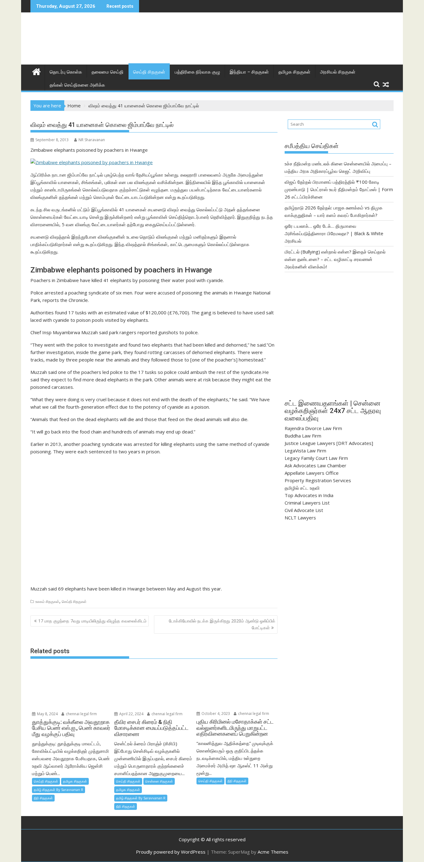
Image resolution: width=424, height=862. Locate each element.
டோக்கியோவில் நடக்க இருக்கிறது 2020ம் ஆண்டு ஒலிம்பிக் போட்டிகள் (222, 624)
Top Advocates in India (309, 495)
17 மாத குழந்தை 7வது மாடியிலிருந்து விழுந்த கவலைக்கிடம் (92, 621)
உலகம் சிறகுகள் (47, 601)
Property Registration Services (318, 480)
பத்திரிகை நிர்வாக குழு (197, 72)
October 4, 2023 (215, 713)
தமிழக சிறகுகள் (294, 72)
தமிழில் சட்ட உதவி (302, 488)
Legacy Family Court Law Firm (316, 458)
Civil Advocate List (304, 510)
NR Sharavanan (92, 139)
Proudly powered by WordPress (170, 852)
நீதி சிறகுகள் (43, 798)
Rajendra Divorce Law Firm (313, 428)
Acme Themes (273, 852)
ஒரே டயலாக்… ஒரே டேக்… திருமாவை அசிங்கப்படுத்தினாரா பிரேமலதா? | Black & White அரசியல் (334, 233)
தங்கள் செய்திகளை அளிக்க (77, 85)
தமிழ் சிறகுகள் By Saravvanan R (58, 789)
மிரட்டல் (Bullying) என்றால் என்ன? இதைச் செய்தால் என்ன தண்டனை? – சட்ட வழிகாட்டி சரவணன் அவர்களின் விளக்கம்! (335, 259)
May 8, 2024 (47, 713)
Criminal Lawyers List (307, 503)
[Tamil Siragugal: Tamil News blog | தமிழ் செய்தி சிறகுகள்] (36, 71)
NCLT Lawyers (300, 517)
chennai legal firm (81, 713)
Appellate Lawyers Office (312, 473)
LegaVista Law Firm (305, 450)
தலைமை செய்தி (108, 72)
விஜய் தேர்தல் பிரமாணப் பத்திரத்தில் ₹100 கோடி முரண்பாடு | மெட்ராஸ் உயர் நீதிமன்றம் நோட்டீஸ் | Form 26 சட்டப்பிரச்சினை (339, 189)
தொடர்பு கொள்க (66, 72)
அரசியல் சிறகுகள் (337, 72)
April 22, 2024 (130, 713)
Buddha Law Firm (303, 436)
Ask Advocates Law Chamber (315, 465)
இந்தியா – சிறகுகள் (249, 72)
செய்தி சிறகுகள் (149, 72)
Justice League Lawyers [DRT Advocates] (329, 443)
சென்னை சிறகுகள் (159, 781)
